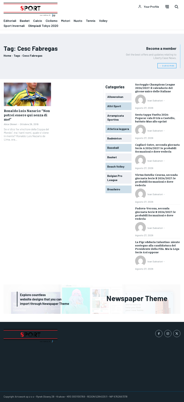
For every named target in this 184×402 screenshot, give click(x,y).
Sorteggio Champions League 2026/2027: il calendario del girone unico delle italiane (155, 87)
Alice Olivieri (10, 124)
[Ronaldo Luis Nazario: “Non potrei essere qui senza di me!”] (27, 94)
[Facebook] (158, 333)
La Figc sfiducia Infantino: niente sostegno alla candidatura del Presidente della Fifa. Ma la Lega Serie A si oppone (157, 247)
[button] (176, 7)
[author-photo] (141, 100)
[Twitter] (176, 333)
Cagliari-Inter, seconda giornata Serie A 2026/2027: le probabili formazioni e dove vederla (157, 148)
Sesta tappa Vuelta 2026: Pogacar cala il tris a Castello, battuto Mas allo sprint (155, 118)
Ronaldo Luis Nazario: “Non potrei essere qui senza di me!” (27, 114)
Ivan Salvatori (155, 100)
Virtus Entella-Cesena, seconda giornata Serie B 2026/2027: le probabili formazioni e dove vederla (156, 180)
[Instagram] (167, 333)
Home (7, 55)
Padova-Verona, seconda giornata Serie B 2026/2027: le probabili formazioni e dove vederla (155, 213)
